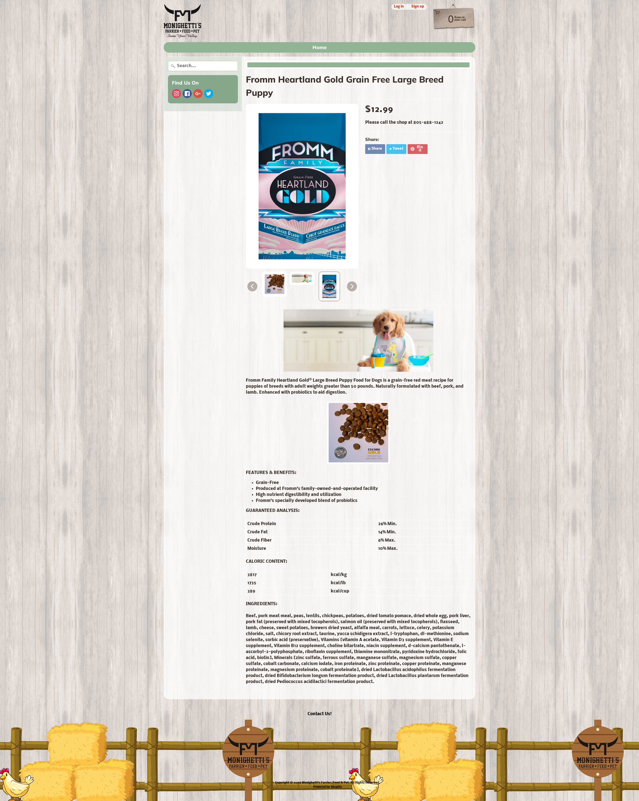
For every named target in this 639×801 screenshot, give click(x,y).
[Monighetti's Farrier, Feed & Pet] (182, 21)
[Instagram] (176, 93)
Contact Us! (320, 714)
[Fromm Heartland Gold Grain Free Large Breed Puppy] (274, 284)
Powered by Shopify (327, 787)
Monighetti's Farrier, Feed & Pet (325, 782)
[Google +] (197, 93)
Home (320, 47)
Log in (399, 6)
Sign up (417, 6)
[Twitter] (208, 93)
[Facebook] (187, 93)
